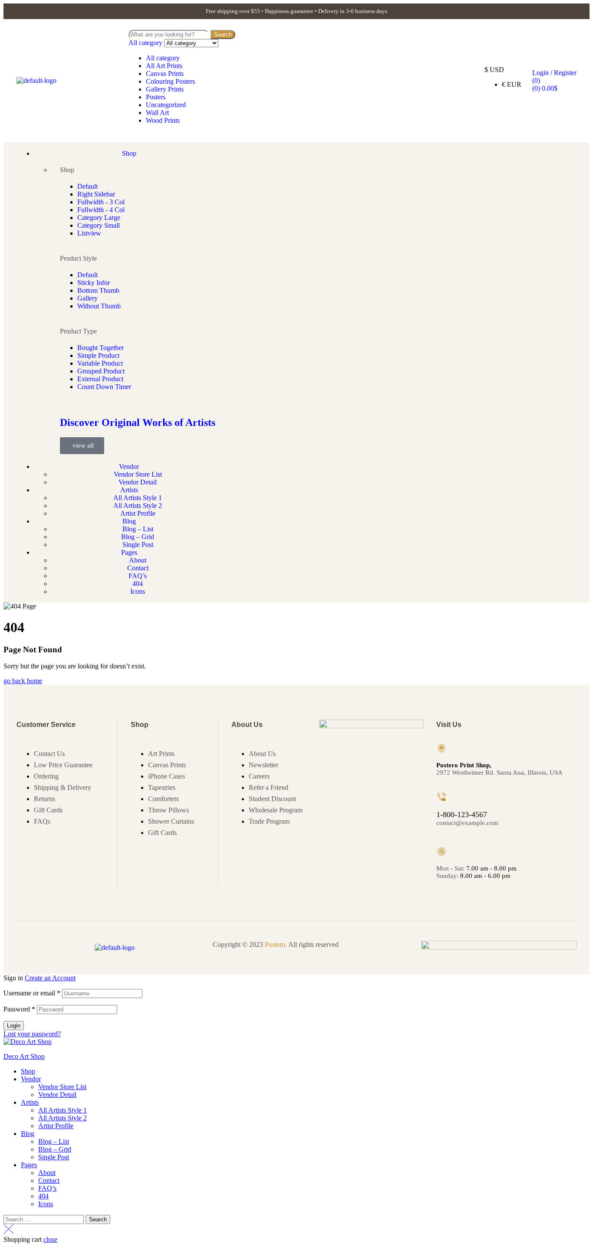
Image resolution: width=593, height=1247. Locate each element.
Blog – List (53, 1141)
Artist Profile (55, 1125)
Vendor (31, 1079)
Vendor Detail (57, 1094)
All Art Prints (164, 65)
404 (43, 1196)
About (47, 1172)
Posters (155, 97)
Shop (28, 1071)
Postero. (276, 944)
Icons (45, 1204)
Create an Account (50, 978)
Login (13, 1025)
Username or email (31, 993)
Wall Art (157, 112)
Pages (29, 1164)
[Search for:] (44, 1219)
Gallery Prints (165, 89)
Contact (48, 1180)
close (50, 1239)
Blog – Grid (54, 1149)
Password (19, 1009)
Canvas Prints (165, 73)
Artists (30, 1102)
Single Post (53, 1157)
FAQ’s (47, 1188)
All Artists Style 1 (62, 1110)
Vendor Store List (62, 1086)
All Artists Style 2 (62, 1118)
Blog (27, 1133)
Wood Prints (163, 120)
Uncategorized (166, 104)
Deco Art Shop (24, 1056)
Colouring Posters (170, 81)
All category (163, 58)
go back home (22, 680)
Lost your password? (32, 1034)
